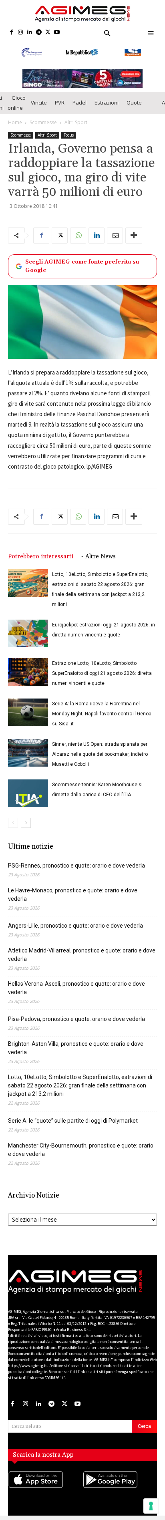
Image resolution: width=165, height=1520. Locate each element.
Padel (79, 102)
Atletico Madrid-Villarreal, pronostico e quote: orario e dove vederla (81, 954)
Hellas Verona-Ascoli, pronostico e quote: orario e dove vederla (76, 987)
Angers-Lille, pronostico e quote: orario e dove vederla (75, 925)
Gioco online (17, 102)
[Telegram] (38, 32)
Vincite (39, 102)
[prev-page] (13, 823)
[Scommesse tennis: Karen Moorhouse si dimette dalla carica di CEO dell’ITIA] (28, 793)
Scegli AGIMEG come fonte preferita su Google (82, 266)
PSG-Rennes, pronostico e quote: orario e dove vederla (76, 865)
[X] (47, 32)
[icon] (45, 1488)
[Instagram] (20, 32)
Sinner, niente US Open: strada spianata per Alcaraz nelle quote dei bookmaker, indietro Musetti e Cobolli (100, 754)
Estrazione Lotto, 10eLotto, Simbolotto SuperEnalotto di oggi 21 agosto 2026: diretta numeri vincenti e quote (102, 673)
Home (15, 122)
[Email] (115, 235)
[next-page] (26, 823)
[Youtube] (57, 32)
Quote (134, 102)
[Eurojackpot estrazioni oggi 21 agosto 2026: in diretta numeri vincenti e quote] (28, 633)
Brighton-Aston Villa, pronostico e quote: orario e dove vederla (75, 1048)
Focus (69, 135)
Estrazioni (107, 102)
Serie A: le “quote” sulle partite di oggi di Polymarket (73, 1120)
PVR (59, 102)
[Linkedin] (29, 32)
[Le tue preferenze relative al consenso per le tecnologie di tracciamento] (151, 1506)
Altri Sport (75, 122)
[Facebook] (11, 32)
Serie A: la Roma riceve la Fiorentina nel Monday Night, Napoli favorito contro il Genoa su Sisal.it (101, 714)
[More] (133, 235)
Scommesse (43, 122)
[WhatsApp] (78, 235)
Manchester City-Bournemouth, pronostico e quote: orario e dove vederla (80, 1149)
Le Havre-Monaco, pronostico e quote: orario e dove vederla (72, 894)
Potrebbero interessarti (40, 556)
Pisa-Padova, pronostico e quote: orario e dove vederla (76, 1019)
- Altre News (98, 556)
